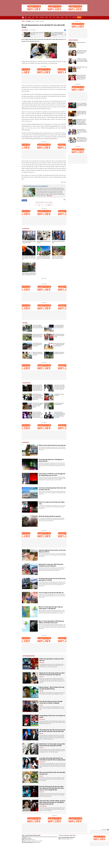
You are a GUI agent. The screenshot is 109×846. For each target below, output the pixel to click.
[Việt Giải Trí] (23, 17)
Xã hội (79, 17)
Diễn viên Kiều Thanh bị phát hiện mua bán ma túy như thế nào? (82, 52)
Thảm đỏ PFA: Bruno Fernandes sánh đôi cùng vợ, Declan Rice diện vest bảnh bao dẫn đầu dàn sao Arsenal (59, 415)
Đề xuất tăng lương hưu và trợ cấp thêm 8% (36, 186)
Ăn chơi (74, 17)
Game (62, 17)
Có (39, 204)
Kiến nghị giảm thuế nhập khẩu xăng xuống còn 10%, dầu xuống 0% (29, 258)
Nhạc (46, 17)
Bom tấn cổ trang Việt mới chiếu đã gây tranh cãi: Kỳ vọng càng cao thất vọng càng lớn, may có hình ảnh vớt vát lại (38, 388)
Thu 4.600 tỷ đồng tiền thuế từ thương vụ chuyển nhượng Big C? (43, 258)
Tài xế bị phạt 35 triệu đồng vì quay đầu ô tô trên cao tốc (37, 344)
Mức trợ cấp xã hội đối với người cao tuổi (44, 242)
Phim (37, 17)
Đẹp (50, 17)
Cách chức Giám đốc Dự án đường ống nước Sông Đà (57, 257)
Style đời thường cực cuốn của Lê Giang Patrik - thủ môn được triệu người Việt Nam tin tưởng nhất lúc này (38, 397)
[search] (82, 17)
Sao (33, 17)
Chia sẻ (24, 200)
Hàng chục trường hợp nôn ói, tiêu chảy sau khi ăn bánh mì (38, 353)
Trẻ (54, 17)
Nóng (29, 17)
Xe (70, 17)
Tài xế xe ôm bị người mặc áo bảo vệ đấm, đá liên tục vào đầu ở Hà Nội (38, 326)
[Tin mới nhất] (25, 17)
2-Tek (66, 17)
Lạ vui (57, 17)
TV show (42, 17)
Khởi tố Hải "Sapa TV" (81, 42)
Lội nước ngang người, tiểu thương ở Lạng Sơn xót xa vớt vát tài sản (59, 326)
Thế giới (37, 21)
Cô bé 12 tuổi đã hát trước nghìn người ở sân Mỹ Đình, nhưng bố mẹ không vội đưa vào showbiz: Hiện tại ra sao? (38, 415)
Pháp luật (33, 21)
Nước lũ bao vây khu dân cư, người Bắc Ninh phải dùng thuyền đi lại (59, 344)
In (65, 199)
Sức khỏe (42, 21)
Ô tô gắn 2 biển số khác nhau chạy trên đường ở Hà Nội (59, 335)
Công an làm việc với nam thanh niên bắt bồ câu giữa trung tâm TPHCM (38, 335)
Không (49, 204)
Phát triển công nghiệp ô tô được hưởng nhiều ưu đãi (29, 242)
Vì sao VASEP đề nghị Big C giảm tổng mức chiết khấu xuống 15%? (57, 34)
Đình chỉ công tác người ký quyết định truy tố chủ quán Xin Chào (29, 274)
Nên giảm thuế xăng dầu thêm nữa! (58, 242)
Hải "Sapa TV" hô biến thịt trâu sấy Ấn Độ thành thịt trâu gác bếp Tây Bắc (82, 60)
